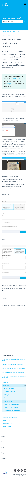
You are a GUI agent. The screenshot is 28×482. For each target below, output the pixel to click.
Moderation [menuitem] (6, 414)
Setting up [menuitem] (5, 382)
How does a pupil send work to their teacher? (12, 364)
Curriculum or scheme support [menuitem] (12, 410)
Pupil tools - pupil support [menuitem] (11, 407)
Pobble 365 (16, 31)
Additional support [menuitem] (7, 423)
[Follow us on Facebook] (15, 470)
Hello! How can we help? (11, 18)
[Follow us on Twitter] (18, 470)
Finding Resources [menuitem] (9, 388)
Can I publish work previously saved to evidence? (13, 372)
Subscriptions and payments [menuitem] (10, 417)
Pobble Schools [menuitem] (7, 426)
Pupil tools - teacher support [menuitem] (11, 404)
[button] (25, 382)
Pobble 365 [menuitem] (6, 385)
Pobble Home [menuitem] (6, 420)
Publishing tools (6, 35)
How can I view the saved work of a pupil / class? (13, 368)
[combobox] (12, 21)
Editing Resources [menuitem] (9, 394)
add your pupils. (17, 78)
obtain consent (11, 83)
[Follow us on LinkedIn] (25, 470)
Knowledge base (6, 31)
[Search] (24, 21)
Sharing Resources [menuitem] (9, 398)
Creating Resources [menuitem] (9, 391)
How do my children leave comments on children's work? (13, 360)
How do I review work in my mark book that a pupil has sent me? (14, 377)
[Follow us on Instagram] (22, 470)
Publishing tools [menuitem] (8, 401)
